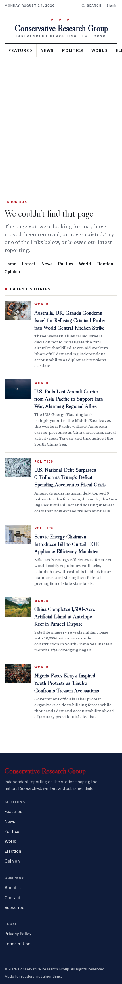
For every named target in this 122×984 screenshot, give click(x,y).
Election (104, 263)
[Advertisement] (61, 121)
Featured (20, 50)
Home (10, 263)
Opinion (12, 271)
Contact (13, 897)
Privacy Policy (18, 933)
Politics (72, 50)
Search (94, 5)
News (47, 50)
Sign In (111, 5)
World (99, 50)
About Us (14, 887)
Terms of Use (17, 943)
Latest (29, 263)
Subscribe (14, 907)
